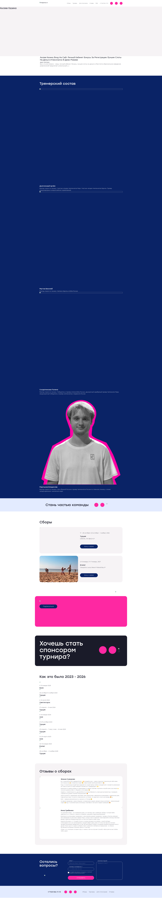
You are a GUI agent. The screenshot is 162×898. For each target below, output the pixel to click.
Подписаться (48, 606)
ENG (97, 3)
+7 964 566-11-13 (104, 3)
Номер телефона (76, 866)
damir (41, 62)
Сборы (69, 3)
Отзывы (92, 3)
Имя (71, 861)
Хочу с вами (89, 546)
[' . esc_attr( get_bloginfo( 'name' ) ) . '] (43, 2)
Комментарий (102, 861)
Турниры (75, 3)
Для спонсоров (83, 3)
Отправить (81, 878)
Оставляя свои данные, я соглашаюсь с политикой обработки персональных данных (81, 873)
